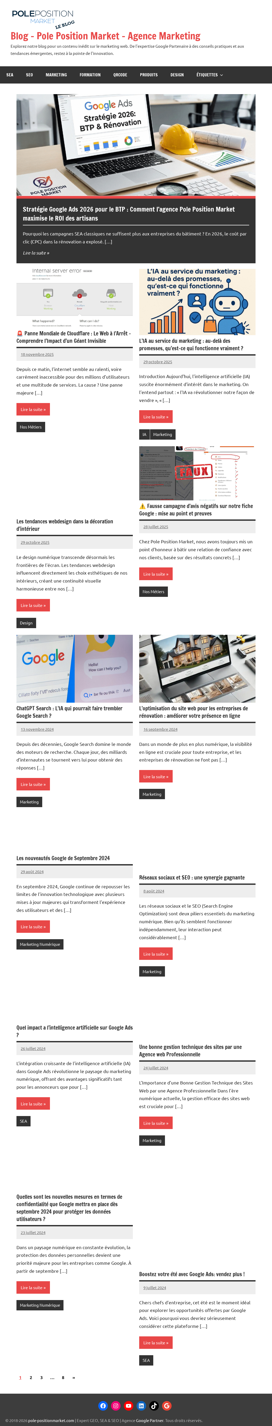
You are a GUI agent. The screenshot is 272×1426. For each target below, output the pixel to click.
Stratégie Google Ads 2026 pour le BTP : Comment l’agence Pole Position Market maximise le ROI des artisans (129, 214)
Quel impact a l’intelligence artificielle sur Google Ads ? (74, 1031)
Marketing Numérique (40, 944)
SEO (29, 75)
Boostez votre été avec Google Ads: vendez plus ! (192, 1274)
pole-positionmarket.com (51, 1420)
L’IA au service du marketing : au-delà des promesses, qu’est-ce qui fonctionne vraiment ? (191, 344)
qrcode (120, 75)
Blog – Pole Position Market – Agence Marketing (105, 36)
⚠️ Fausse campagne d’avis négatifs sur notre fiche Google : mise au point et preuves (196, 509)
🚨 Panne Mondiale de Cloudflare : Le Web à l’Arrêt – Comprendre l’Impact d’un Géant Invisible (73, 337)
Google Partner (149, 1420)
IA (144, 434)
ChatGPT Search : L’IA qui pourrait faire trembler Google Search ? (69, 712)
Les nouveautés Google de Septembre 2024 (63, 858)
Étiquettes (207, 75)
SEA (9, 75)
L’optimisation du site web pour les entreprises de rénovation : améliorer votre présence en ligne (193, 712)
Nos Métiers (31, 426)
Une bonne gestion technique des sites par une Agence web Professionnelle (190, 1050)
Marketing (56, 75)
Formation (90, 75)
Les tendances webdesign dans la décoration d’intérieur (64, 525)
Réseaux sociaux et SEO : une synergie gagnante (192, 877)
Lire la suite (34, 253)
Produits (149, 75)
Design (177, 75)
